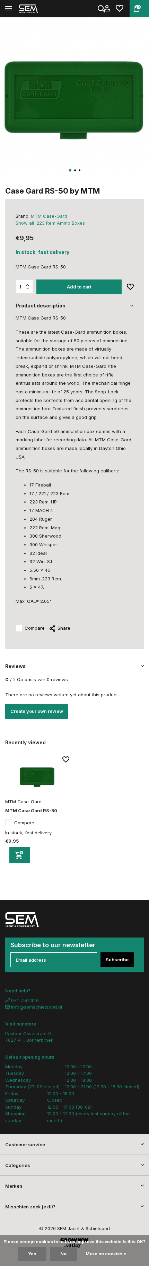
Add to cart (79, 286)
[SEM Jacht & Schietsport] (36, 8)
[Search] (102, 8)
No (63, 1253)
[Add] (19, 855)
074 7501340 (24, 1000)
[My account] (107, 8)
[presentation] (7, 96)
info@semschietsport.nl (36, 1007)
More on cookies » (106, 1253)
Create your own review (36, 711)
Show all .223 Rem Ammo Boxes (50, 223)
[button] (70, 170)
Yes (32, 1253)
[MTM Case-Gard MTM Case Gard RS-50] (37, 776)
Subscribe (117, 959)
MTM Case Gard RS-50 (31, 810)
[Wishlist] (119, 8)
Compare (35, 628)
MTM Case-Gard (49, 216)
